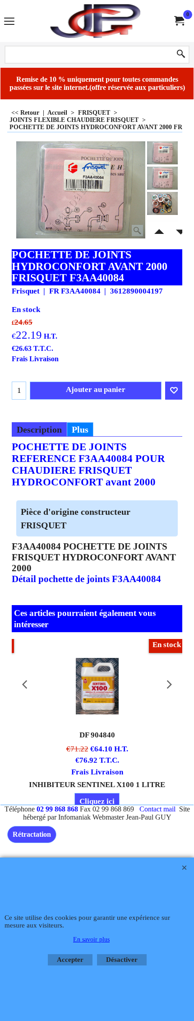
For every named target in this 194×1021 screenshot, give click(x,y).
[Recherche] (181, 55)
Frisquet (26, 291)
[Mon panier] (178, 21)
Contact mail (157, 809)
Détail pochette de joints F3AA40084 (87, 579)
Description (39, 429)
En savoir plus (91, 939)
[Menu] (9, 22)
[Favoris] (173, 390)
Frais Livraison (35, 359)
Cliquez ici (97, 801)
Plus (80, 429)
